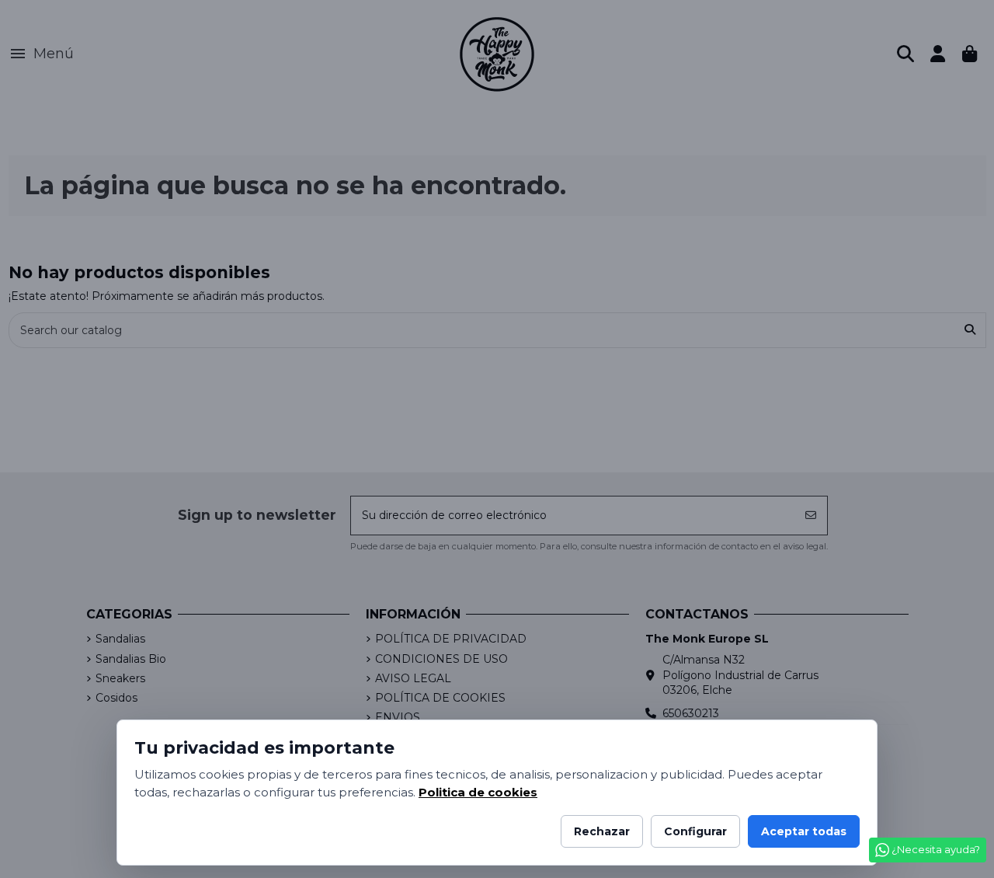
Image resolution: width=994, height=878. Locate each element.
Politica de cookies (478, 792)
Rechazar (602, 831)
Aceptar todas (803, 831)
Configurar (695, 831)
